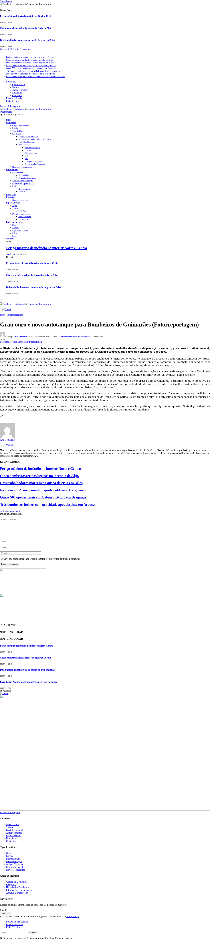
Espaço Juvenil (13, 202)
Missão (15, 128)
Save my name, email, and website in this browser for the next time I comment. (42, 558)
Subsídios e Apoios (32, 147)
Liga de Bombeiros (20, 230)
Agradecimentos (20, 90)
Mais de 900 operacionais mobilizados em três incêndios (30, 74)
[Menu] (1, 299)
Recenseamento (25, 189)
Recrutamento (18, 172)
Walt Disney (23, 211)
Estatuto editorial (14, 98)
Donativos (17, 92)
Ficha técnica (12, 101)
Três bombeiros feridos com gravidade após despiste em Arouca (33, 71)
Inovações (10, 197)
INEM (14, 233)
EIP (26, 156)
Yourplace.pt (72, 916)
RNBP (15, 186)
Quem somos (18, 84)
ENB (14, 236)
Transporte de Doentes (34, 161)
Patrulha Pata (23, 219)
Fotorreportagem (68, 336)
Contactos (17, 95)
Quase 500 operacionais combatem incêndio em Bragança (31, 68)
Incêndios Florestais (26, 142)
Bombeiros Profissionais (35, 164)
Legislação (16, 134)
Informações (12, 169)
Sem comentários (84, 336)
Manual (21, 192)
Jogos (14, 205)
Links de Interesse (14, 222)
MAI (14, 225)
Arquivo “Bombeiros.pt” (22, 181)
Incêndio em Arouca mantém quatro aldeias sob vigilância (31, 65)
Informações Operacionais (23, 183)
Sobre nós (11, 81)
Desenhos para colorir (21, 214)
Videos (15, 208)
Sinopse (16, 87)
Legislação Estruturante (28, 136)
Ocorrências (6, 111)
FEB (26, 158)
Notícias (10, 238)
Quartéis (28, 150)
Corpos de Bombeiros (21, 125)
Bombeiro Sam (24, 216)
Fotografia (11, 194)
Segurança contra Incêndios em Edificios (35, 139)
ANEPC (15, 228)
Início (8, 120)
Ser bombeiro (24, 175)
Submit (33, 933)
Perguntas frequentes (27, 178)
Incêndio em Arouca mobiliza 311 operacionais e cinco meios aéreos (35, 76)
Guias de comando (20, 200)
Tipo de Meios (18, 131)
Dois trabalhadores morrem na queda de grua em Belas (27, 40)
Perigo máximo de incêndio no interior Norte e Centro (26, 16)
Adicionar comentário (10, 511)
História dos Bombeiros (22, 167)
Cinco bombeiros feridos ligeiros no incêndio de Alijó (25, 28)
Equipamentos (31, 153)
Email (3, 910)
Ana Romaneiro (21, 336)
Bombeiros (11, 122)
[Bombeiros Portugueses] (25, 109)
